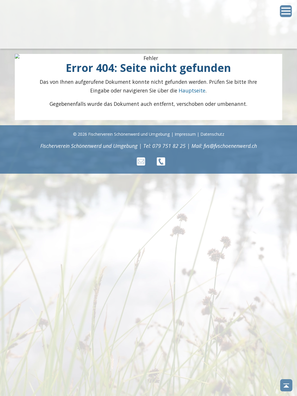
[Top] (286, 385)
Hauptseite (192, 90)
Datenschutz (212, 134)
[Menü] (286, 11)
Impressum (185, 134)
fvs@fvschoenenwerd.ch (230, 145)
